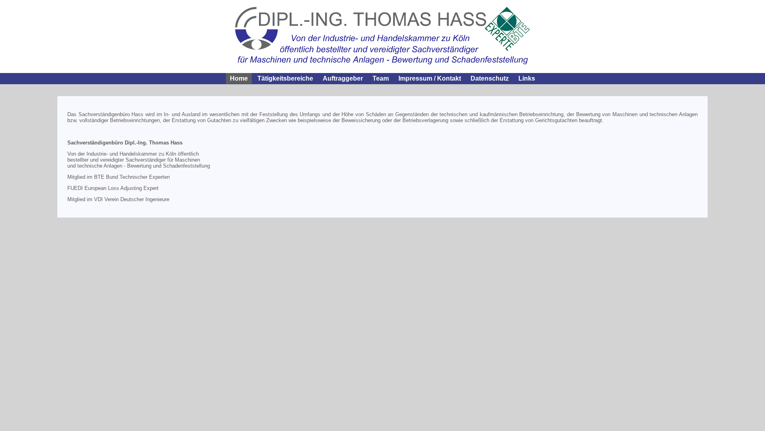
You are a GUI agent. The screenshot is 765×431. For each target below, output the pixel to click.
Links (526, 78)
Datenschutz (490, 78)
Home (239, 78)
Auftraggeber (343, 78)
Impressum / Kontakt (429, 78)
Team (381, 78)
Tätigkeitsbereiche (285, 78)
